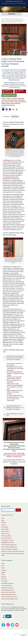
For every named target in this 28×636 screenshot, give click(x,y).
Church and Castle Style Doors (9, 596)
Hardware (7, 18)
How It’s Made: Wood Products (9, 547)
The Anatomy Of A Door (7, 540)
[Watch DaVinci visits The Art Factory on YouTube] (14, 3)
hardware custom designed (14, 385)
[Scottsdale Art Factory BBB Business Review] (6, 617)
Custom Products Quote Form (9, 544)
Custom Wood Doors (6, 585)
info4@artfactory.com (17, 634)
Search (18, 510)
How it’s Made (5, 529)
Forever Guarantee (6, 535)
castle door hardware (20, 101)
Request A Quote (9, 95)
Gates (2, 568)
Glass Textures (5, 531)
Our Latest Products (6, 538)
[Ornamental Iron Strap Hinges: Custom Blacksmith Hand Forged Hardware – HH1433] (14, 476)
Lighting (3, 572)
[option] (14, 36)
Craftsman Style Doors (7, 587)
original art (14, 390)
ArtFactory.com (5, 607)
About (2, 520)
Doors (2, 565)
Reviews (3, 522)
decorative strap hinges (10, 100)
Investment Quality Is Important (9, 549)
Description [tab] (6, 116)
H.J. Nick (6, 312)
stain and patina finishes (13, 378)
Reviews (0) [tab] (15, 116)
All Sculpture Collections (7, 583)
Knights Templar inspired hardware (10, 103)
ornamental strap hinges (8, 105)
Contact (3, 524)
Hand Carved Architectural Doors (9, 599)
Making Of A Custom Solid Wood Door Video (12, 551)
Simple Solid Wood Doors (7, 590)
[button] (14, 357)
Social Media (4, 527)
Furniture (3, 576)
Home (2, 18)
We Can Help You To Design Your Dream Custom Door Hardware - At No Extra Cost (14, 455)
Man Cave (4, 579)
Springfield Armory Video (7, 542)
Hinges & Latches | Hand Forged (15, 98)
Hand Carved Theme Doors (8, 592)
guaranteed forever (14, 397)
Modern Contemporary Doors (8, 594)
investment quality (17, 325)
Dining (3, 574)
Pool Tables (4, 581)
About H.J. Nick (5, 533)
